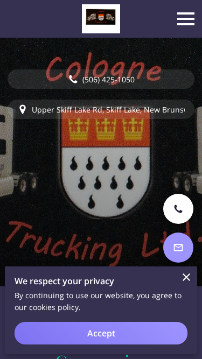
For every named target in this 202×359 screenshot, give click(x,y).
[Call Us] (178, 209)
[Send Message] (178, 248)
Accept (101, 333)
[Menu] (185, 18)
